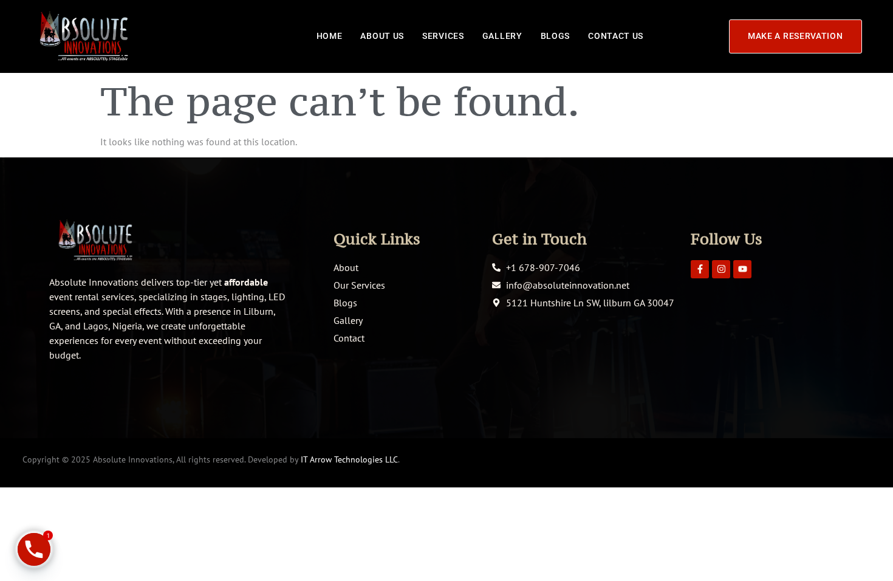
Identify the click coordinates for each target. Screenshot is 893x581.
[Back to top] (865, 553)
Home (329, 36)
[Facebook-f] (700, 269)
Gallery (502, 36)
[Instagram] (721, 269)
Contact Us (615, 36)
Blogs (555, 36)
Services (443, 36)
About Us (382, 36)
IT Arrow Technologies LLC (349, 459)
